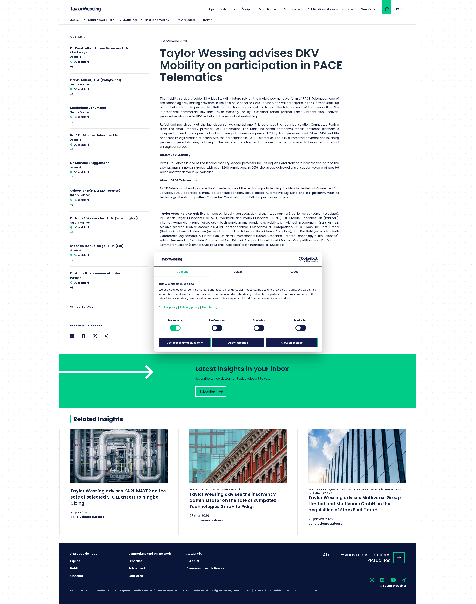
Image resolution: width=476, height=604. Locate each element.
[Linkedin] (72, 336)
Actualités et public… (101, 20)
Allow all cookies (292, 342)
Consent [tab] (182, 271)
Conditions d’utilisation (272, 590)
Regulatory (209, 307)
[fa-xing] (401, 580)
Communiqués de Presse (205, 568)
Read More (107, 59)
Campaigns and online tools (149, 553)
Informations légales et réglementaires (222, 590)
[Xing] (106, 336)
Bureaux (290, 9)
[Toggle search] (387, 9)
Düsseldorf (81, 62)
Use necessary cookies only (185, 342)
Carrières (368, 9)
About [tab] (294, 271)
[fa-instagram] (369, 580)
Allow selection (238, 342)
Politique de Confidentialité (90, 590)
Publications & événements (328, 9)
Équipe (247, 9)
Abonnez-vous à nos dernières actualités (356, 558)
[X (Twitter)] (95, 336)
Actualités (130, 20)
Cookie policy (168, 307)
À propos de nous (221, 9)
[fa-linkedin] (379, 580)
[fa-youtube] (390, 580)
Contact (76, 576)
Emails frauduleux (307, 590)
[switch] (217, 328)
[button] (387, 9)
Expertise (265, 9)
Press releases (186, 20)
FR (398, 9)
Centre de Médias (157, 20)
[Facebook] (83, 336)
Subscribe (238, 381)
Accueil (75, 20)
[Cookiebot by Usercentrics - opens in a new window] (301, 259)
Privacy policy (190, 307)
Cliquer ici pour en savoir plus (119, 478)
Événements (137, 568)
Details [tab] (238, 271)
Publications (79, 568)
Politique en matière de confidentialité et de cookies (152, 590)
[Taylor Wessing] (85, 9)
